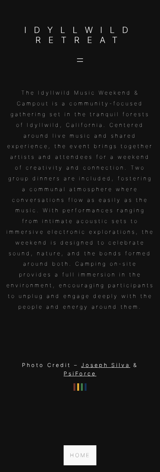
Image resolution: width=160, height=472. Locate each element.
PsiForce (80, 373)
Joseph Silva (105, 365)
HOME (80, 455)
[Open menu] (80, 60)
